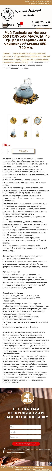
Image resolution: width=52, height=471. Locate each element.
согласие (34, 450)
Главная (6, 53)
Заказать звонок (43, 28)
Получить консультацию (26, 444)
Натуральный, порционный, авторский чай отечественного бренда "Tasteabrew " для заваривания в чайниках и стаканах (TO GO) (26, 59)
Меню (11, 25)
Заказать (23, 151)
